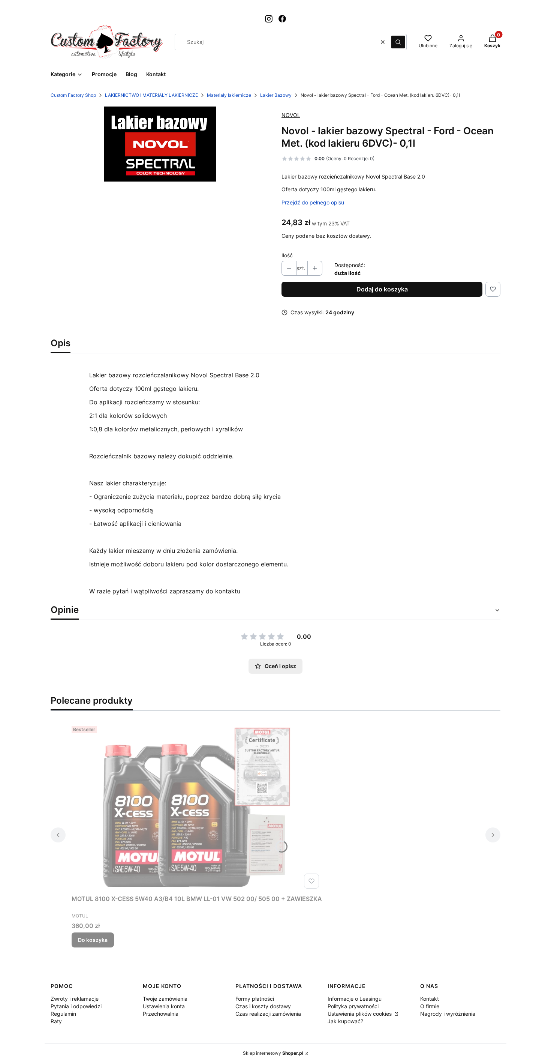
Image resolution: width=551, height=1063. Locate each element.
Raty (56, 1021)
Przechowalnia (160, 1013)
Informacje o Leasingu (355, 998)
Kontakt (429, 998)
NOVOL (290, 115)
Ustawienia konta (164, 1006)
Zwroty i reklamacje (75, 998)
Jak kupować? (345, 1021)
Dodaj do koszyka (382, 289)
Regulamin (63, 1013)
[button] (398, 42)
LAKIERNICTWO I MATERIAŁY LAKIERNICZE (151, 95)
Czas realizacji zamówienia (268, 1013)
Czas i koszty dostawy (263, 1006)
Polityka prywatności (353, 1006)
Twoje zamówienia (165, 998)
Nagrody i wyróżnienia (447, 1013)
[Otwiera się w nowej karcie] (269, 19)
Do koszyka (93, 940)
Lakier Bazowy (276, 95)
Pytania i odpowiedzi (76, 1006)
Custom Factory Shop (73, 95)
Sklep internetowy (273, 1053)
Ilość (287, 255)
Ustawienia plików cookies (360, 1013)
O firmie (429, 1006)
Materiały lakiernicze (229, 95)
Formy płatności (254, 998)
